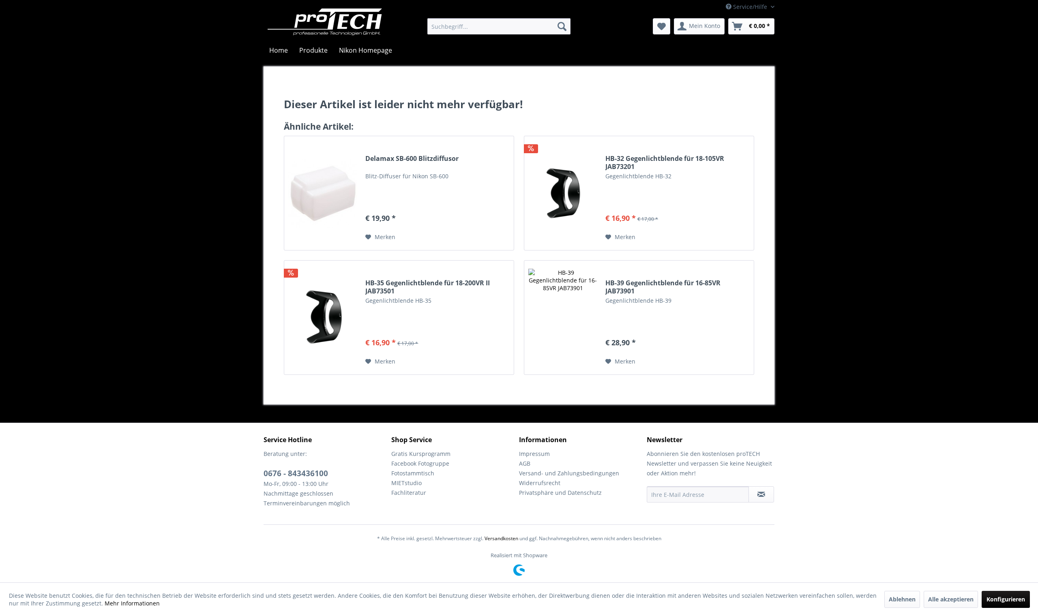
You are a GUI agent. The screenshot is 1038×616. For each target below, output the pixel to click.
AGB (524, 463)
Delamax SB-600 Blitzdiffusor (412, 158)
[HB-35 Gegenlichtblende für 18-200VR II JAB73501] (322, 317)
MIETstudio (406, 483)
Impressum (534, 454)
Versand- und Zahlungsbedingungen (569, 473)
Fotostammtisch (412, 473)
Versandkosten (501, 538)
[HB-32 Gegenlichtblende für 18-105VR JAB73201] (562, 193)
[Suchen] (561, 26)
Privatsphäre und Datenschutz (560, 492)
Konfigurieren (1006, 599)
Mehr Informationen (132, 603)
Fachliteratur (408, 492)
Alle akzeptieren (951, 599)
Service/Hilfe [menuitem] (750, 7)
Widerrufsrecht (539, 483)
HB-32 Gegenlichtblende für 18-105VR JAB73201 (664, 162)
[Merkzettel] (661, 26)
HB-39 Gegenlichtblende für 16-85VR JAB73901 (663, 287)
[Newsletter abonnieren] (761, 494)
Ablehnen (902, 599)
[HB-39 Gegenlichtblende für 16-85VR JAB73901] (562, 317)
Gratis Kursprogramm (420, 454)
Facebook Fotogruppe (420, 463)
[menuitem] (498, 26)
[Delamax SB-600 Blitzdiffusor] (322, 193)
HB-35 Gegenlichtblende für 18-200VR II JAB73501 (427, 287)
